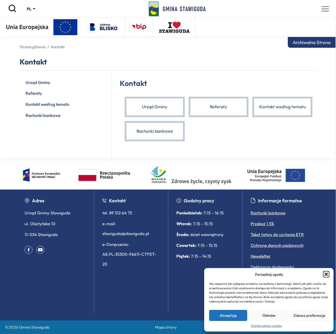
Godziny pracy (199, 201)
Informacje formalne (280, 201)
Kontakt (117, 201)
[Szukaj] (12, 11)
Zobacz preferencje (309, 315)
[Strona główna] (177, 8)
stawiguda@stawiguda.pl (125, 233)
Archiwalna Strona (312, 42)
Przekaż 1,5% (262, 223)
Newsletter (261, 256)
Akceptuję (228, 315)
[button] (326, 274)
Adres (38, 201)
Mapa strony (166, 327)
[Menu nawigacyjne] (325, 8)
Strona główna (33, 46)
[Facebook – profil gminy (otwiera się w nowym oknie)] (28, 250)
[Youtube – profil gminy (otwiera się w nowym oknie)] (40, 250)
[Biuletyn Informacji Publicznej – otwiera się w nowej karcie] (139, 27)
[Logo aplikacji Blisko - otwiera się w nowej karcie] (101, 27)
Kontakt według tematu (47, 104)
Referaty (34, 93)
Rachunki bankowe (43, 115)
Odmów (268, 315)
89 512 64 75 (120, 212)
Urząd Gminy (38, 82)
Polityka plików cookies (266, 326)
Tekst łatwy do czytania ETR (277, 234)
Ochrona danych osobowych (277, 245)
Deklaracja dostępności (272, 267)
